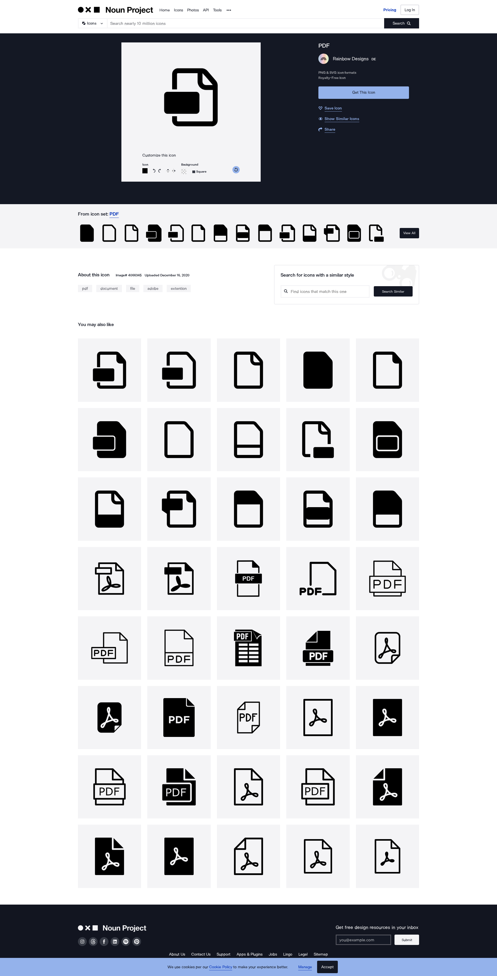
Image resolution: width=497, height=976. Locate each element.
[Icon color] (145, 171)
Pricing (389, 10)
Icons (178, 10)
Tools (217, 10)
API (206, 10)
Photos (193, 10)
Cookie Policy (220, 967)
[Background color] (184, 171)
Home (164, 10)
